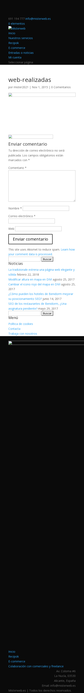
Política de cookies (20, 324)
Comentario (17, 168)
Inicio (11, 33)
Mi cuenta (14, 57)
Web (11, 229)
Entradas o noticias (21, 53)
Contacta (14, 329)
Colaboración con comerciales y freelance (36, 666)
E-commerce (16, 48)
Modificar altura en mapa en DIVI (30, 279)
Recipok (13, 43)
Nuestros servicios (20, 38)
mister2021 (21, 87)
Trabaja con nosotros (22, 334)
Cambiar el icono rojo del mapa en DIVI (34, 284)
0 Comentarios (61, 87)
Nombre (15, 208)
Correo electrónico (21, 216)
